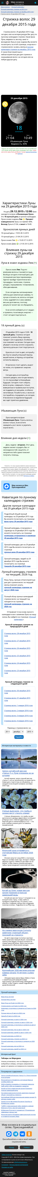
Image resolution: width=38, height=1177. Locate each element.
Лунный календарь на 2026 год (11, 1036)
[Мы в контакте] (22, 1134)
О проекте (5, 1165)
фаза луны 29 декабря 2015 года (18, 521)
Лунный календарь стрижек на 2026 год (14, 1039)
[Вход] (35, 3)
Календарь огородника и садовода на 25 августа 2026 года (18, 1009)
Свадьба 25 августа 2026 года (10, 1016)
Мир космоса (5, 7)
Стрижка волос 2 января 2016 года (18, 710)
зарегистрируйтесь (31, 152)
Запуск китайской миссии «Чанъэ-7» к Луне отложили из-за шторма (19, 1076)
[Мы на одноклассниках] (29, 1134)
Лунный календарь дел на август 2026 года (15, 1030)
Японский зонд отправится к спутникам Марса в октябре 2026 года (17, 1081)
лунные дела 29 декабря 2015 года (19, 552)
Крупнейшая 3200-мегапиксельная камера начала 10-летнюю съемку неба (18, 1098)
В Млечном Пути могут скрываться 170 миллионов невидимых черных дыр (18, 1111)
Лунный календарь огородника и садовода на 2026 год (18, 1042)
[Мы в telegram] (15, 1134)
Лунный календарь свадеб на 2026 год (13, 1049)
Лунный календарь (17, 7)
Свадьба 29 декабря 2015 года (17, 566)
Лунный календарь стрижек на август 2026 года (16, 1022)
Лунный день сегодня (8, 999)
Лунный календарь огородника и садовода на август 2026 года (18, 1026)
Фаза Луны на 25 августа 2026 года (12, 1003)
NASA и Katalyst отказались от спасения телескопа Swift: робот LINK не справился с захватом (17, 1085)
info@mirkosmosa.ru (20, 1162)
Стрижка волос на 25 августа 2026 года (13, 1006)
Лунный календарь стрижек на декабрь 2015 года (17, 12)
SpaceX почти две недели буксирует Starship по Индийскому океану (16, 1102)
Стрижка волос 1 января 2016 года (18, 705)
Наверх (27, 1147)
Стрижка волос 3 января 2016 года (18, 716)
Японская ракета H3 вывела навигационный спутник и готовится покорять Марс (18, 1115)
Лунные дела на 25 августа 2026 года (13, 1013)
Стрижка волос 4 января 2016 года (18, 721)
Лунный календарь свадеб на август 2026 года (16, 1032)
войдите (20, 153)
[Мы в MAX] (9, 1134)
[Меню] (2, 3)
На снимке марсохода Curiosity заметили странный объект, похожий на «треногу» (18, 1094)
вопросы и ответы (29, 475)
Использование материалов (18, 1165)
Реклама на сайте (7, 1167)
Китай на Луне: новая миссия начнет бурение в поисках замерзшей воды (16, 1089)
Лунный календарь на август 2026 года (14, 1019)
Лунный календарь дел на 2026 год (12, 1046)
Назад (11, 1147)
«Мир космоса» (7, 1155)
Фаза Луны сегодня (7, 997)
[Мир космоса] (7, 3)
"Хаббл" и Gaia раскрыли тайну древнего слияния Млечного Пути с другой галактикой (17, 1107)
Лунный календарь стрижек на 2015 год (14, 9)
